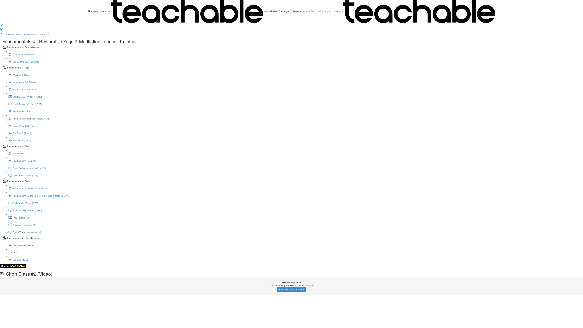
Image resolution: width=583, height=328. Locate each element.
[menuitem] (2, 30)
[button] (2, 25)
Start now (315, 11)
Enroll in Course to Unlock (291, 289)
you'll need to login (304, 285)
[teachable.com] (187, 11)
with (331, 11)
